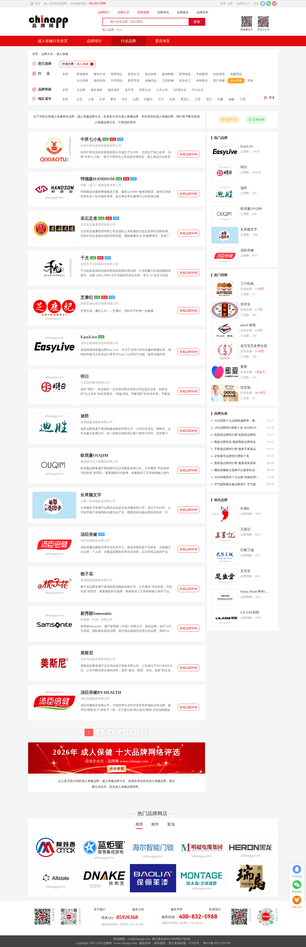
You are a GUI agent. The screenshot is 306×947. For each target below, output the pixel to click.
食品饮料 (151, 74)
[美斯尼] (54, 663)
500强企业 (179, 89)
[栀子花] (54, 584)
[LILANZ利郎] (224, 618)
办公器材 (82, 80)
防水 (120, 29)
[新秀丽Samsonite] (54, 623)
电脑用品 (236, 74)
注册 (230, 3)
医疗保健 (219, 80)
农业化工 (185, 80)
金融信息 (151, 80)
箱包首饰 (99, 80)
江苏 (198, 99)
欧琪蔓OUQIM (94, 455)
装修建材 (82, 74)
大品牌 (81, 89)
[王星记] (224, 535)
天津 (102, 99)
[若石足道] (54, 228)
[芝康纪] (54, 307)
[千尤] (54, 268)
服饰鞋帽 (168, 74)
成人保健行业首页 (53, 41)
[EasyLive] (54, 347)
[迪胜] (54, 426)
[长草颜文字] (54, 505)
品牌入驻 (231, 119)
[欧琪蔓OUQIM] (54, 465)
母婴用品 (116, 74)
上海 (91, 99)
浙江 (209, 99)
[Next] (144, 732)
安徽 (220, 99)
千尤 (85, 258)
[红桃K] (224, 514)
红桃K (245, 508)
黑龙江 (185, 99)
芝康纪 (87, 297)
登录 (223, 3)
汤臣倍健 (89, 534)
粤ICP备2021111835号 (216, 943)
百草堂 (245, 304)
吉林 (172, 99)
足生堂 (245, 571)
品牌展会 (183, 12)
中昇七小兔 (91, 139)
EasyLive (89, 337)
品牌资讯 (163, 12)
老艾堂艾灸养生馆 (253, 346)
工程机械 (168, 80)
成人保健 (62, 54)
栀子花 (87, 574)
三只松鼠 (247, 283)
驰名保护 (113, 89)
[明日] (54, 386)
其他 (250, 80)
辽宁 (161, 99)
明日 (85, 376)
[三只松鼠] (224, 289)
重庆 (113, 99)
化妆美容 (219, 74)
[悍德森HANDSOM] (54, 189)
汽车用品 (116, 80)
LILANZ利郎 (249, 612)
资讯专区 (162, 41)
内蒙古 (148, 99)
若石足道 (89, 218)
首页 (37, 3)
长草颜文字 (91, 495)
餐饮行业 (99, 74)
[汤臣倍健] (54, 544)
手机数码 (202, 74)
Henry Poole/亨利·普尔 (255, 591)
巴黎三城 (247, 550)
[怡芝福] (224, 393)
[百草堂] (224, 310)
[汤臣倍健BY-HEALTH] (54, 702)
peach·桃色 (248, 325)
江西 (243, 99)
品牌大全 (123, 12)
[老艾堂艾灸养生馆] (224, 351)
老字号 (129, 89)
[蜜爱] (224, 372)
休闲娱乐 (202, 80)
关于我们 (99, 909)
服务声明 (176, 909)
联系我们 (215, 909)
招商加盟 (143, 12)
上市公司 (162, 89)
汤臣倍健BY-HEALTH (101, 692)
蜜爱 (243, 366)
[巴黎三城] (224, 555)
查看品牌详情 (188, 154)
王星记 (245, 529)
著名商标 (96, 89)
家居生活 (133, 74)
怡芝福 (245, 387)
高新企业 (145, 89)
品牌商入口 (243, 3)
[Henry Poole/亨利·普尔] (224, 597)
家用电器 (185, 74)
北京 (79, 99)
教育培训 (133, 80)
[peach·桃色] (224, 330)
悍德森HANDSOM (98, 179)
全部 (65, 74)
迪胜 (85, 416)
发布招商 (258, 119)
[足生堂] (224, 576)
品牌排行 (103, 12)
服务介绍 (138, 909)
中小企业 (197, 89)
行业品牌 (128, 41)
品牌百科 (202, 12)
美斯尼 (87, 653)
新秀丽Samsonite (96, 613)
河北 (124, 99)
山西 (136, 99)
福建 (231, 99)
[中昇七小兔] (54, 149)
